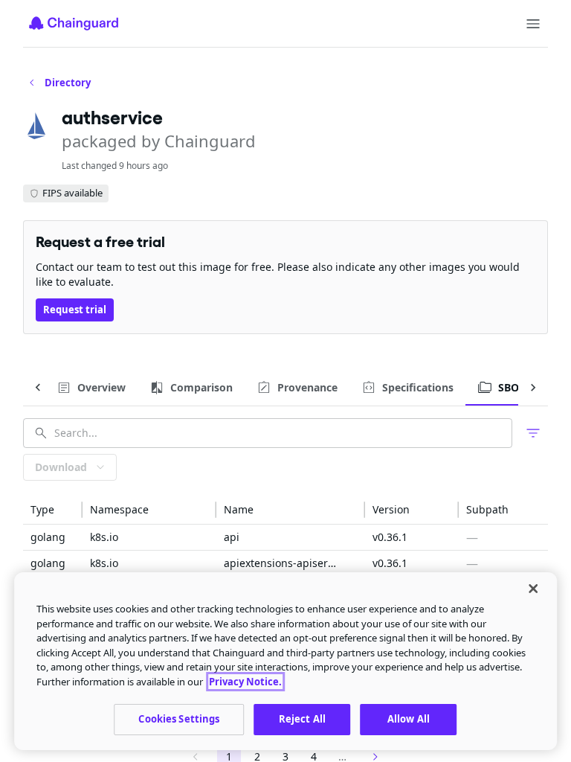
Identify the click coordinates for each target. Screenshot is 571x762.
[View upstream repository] (251, 537)
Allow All (408, 719)
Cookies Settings (178, 719)
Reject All (302, 719)
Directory (68, 82)
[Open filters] (533, 433)
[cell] (53, 538)
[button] (52, 510)
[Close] (533, 588)
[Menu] (533, 24)
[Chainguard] (73, 23)
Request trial (74, 309)
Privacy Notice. (245, 681)
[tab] (91, 388)
